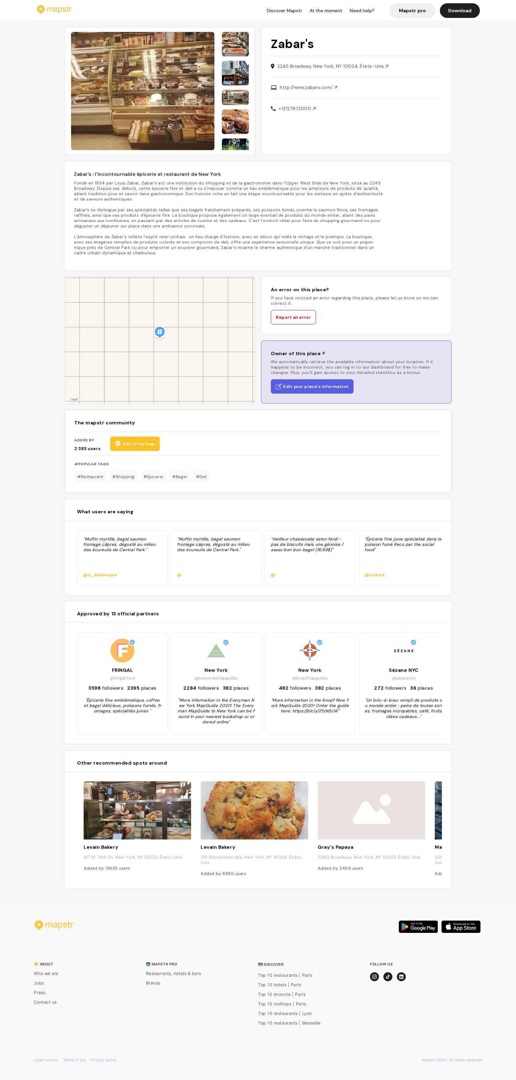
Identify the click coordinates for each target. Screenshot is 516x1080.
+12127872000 (296, 109)
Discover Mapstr (284, 11)
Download (460, 10)
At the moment (326, 11)
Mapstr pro (412, 10)
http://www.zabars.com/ (307, 87)
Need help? (362, 11)
